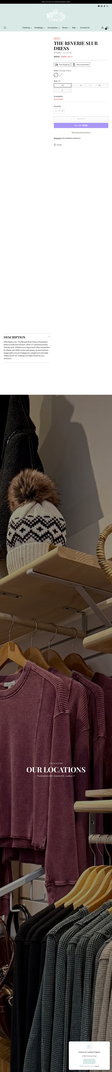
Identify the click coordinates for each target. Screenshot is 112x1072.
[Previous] (35, 2)
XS (62, 85)
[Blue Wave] (61, 75)
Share (59, 145)
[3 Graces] (56, 16)
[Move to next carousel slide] (106, 383)
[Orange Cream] (56, 75)
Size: (57, 81)
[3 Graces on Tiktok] (104, 6)
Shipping (57, 138)
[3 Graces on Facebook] (99, 6)
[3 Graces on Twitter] (107, 6)
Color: (62, 71)
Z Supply (57, 52)
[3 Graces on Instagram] (102, 6)
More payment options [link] (81, 132)
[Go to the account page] (102, 28)
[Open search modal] (5, 28)
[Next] (76, 2)
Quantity (57, 106)
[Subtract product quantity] (56, 111)
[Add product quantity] (62, 111)
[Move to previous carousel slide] (101, 383)
